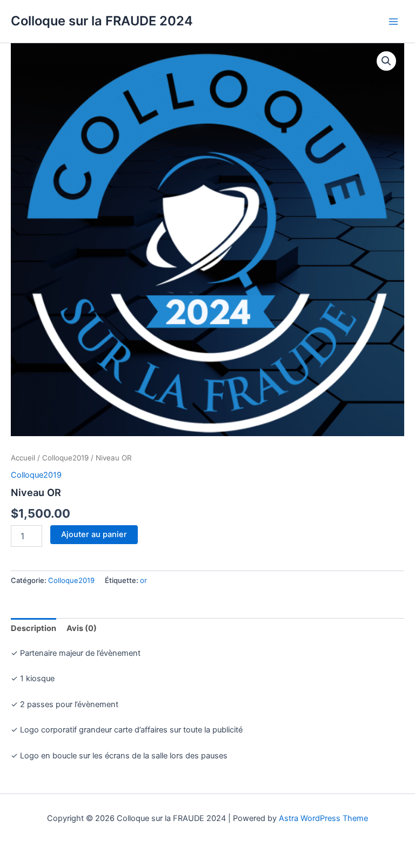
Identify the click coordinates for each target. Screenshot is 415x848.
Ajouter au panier (94, 534)
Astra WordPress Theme (323, 818)
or (143, 580)
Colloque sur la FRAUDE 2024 (102, 21)
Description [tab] (33, 628)
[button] (386, 61)
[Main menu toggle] (393, 21)
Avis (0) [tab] (81, 628)
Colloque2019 (65, 457)
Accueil (23, 457)
